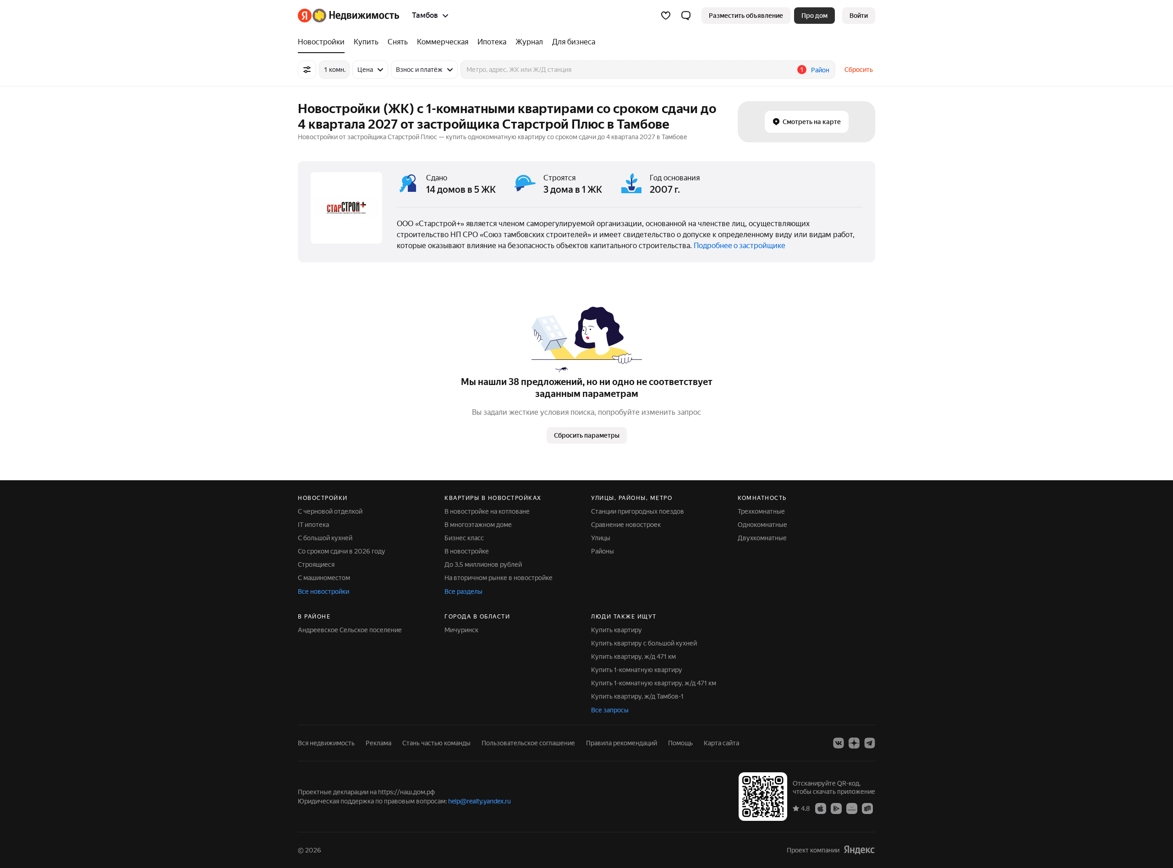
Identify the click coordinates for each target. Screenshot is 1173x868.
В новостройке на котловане (487, 511)
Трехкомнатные (761, 511)
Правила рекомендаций (621, 743)
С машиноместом (324, 577)
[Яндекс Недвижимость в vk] (838, 743)
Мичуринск (461, 630)
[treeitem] (323, 42)
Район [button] (820, 70)
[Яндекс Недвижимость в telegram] (869, 743)
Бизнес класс (464, 538)
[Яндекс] (859, 850)
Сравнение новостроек (626, 524)
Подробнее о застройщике (739, 245)
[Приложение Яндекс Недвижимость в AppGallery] (851, 808)
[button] (686, 15)
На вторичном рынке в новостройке (498, 577)
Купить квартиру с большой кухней (644, 643)
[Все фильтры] (307, 69)
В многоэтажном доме (478, 524)
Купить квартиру (616, 630)
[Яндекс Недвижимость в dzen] (854, 743)
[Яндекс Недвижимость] (348, 15)
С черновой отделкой (330, 511)
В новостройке (466, 551)
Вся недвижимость (326, 743)
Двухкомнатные (762, 538)
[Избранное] (666, 15)
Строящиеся (316, 564)
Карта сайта (721, 743)
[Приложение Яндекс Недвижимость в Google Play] (836, 808)
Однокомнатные (762, 524)
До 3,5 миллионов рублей (483, 564)
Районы (602, 551)
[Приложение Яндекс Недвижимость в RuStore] (867, 808)
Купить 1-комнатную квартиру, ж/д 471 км (653, 683)
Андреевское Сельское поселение (350, 630)
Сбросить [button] (858, 69)
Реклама (378, 743)
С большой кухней (325, 538)
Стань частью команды (436, 743)
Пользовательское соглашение (528, 743)
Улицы (600, 538)
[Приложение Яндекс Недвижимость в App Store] (820, 808)
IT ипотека (313, 524)
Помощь (680, 743)
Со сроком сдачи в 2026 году (341, 551)
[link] (858, 15)
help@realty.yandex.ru (479, 801)
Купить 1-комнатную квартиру (636, 669)
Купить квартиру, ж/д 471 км (633, 656)
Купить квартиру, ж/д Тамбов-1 (637, 696)
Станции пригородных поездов (637, 511)
